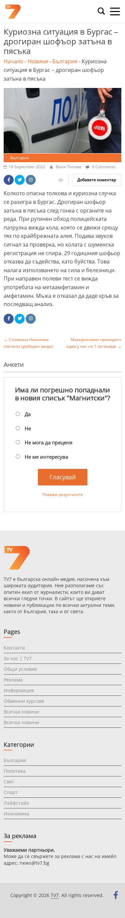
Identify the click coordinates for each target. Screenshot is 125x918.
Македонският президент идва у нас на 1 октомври (93, 343)
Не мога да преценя (48, 442)
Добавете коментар (96, 180)
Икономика (16, 813)
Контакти (14, 648)
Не (28, 428)
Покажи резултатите (62, 494)
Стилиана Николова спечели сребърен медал (28, 343)
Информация (19, 690)
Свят (9, 781)
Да (28, 414)
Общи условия (20, 669)
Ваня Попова (69, 167)
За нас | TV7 (18, 658)
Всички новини (21, 711)
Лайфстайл (16, 803)
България (64, 61)
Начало (13, 61)
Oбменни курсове (24, 701)
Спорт (11, 792)
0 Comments (103, 167)
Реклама (13, 680)
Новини (38, 61)
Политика (15, 771)
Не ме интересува (46, 456)
